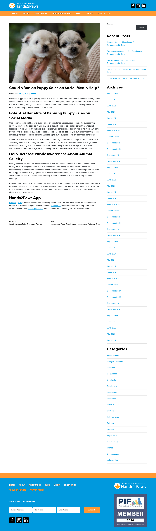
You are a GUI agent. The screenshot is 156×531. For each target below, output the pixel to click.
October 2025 (113, 155)
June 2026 (111, 106)
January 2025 (113, 211)
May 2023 (111, 334)
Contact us (104, 14)
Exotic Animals (113, 405)
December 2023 (114, 291)
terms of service (17, 490)
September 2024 (114, 235)
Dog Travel (111, 399)
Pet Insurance (113, 417)
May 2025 (111, 186)
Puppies (110, 429)
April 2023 (111, 340)
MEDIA (90, 14)
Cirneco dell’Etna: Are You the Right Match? (125, 78)
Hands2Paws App (61, 14)
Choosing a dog (16, 203)
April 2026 (111, 118)
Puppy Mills (112, 436)
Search (110, 24)
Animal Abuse (113, 355)
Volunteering (112, 460)
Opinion (110, 411)
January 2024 (113, 285)
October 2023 (113, 303)
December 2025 (114, 143)
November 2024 (114, 223)
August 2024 (112, 242)
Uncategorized (113, 454)
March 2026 (112, 124)
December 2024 (114, 217)
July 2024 (111, 248)
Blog (78, 14)
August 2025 (112, 168)
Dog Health (112, 386)
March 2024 (112, 272)
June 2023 (111, 328)
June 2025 (111, 180)
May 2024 (111, 260)
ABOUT (26, 14)
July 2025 (111, 174)
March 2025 (112, 198)
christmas (111, 368)
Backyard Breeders (115, 362)
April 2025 (111, 192)
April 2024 (111, 266)
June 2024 (111, 254)
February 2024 (113, 279)
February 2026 (113, 131)
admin (33, 94)
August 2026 (112, 94)
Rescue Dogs (113, 442)
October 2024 (113, 229)
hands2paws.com (35, 209)
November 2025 (114, 149)
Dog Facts (111, 380)
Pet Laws (111, 423)
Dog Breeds (112, 374)
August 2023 (112, 316)
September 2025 (114, 161)
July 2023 (111, 322)
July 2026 (111, 100)
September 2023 (114, 309)
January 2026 (113, 137)
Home (15, 14)
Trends (110, 448)
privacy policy (37, 490)
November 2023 (114, 297)
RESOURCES (41, 14)
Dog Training (112, 392)
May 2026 (111, 112)
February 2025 (113, 205)
